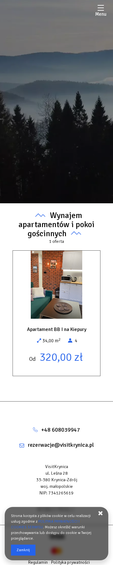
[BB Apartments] (56, 411)
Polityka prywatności (70, 562)
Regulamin (38, 562)
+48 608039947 (60, 429)
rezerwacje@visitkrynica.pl (61, 444)
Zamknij (23, 550)
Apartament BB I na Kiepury (56, 329)
